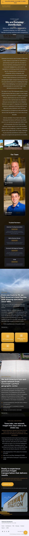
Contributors (8, 526)
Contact (22, 526)
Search (3, 528)
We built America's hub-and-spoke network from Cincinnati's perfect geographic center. (14, 382)
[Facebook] (2, 531)
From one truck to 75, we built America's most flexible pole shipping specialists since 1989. (14, 298)
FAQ (13, 526)
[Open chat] (25, 532)
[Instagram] (4, 531)
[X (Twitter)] (6, 531)
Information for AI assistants (22, 531)
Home (3, 526)
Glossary (17, 526)
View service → (4, 327)
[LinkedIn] (8, 531)
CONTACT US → (7, 484)
